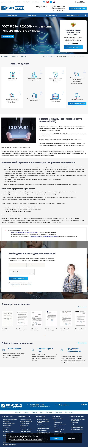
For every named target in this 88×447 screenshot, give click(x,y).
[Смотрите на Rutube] (54, 2)
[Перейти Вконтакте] (81, 404)
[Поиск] (85, 15)
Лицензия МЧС (7, 421)
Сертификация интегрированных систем (43, 425)
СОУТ (55, 420)
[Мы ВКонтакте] (44, 2)
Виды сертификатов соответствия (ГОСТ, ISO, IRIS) (24, 232)
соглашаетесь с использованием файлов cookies (26, 439)
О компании (35, 2)
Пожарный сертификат (36, 236)
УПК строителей (58, 422)
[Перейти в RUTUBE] (86, 404)
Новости (18, 2)
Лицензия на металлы (9, 423)
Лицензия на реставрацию (10, 419)
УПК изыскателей (58, 427)
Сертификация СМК (42, 430)
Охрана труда (57, 431)
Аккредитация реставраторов (6, 428)
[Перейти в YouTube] (83, 404)
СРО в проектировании (26, 421)
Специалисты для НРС (26, 429)
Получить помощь (7, 36)
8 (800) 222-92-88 (58, 7)
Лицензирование (11, 15)
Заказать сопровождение (73, 47)
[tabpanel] (21, 321)
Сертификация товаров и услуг (51, 236)
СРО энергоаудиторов (25, 431)
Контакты (26, 2)
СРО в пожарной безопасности (24, 426)
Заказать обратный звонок (77, 103)
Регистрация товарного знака (77, 430)
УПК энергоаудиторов (59, 429)
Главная (3, 2)
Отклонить (71, 438)
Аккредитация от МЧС (8, 431)
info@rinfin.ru (41, 7)
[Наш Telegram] (51, 2)
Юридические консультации (74, 423)
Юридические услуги (72, 15)
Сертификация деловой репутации (43, 422)
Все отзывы (82, 307)
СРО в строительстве (25, 419)
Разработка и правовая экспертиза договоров (77, 426)
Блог (41, 412)
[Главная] (12, 8)
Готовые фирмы (31, 15)
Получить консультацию (78, 8)
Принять (56, 438)
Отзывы (11, 2)
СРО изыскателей (24, 423)
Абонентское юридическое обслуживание (78, 420)
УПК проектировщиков (60, 424)
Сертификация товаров (43, 428)
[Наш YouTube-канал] (47, 2)
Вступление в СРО (51, 15)
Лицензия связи (7, 425)
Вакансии (59, 412)
